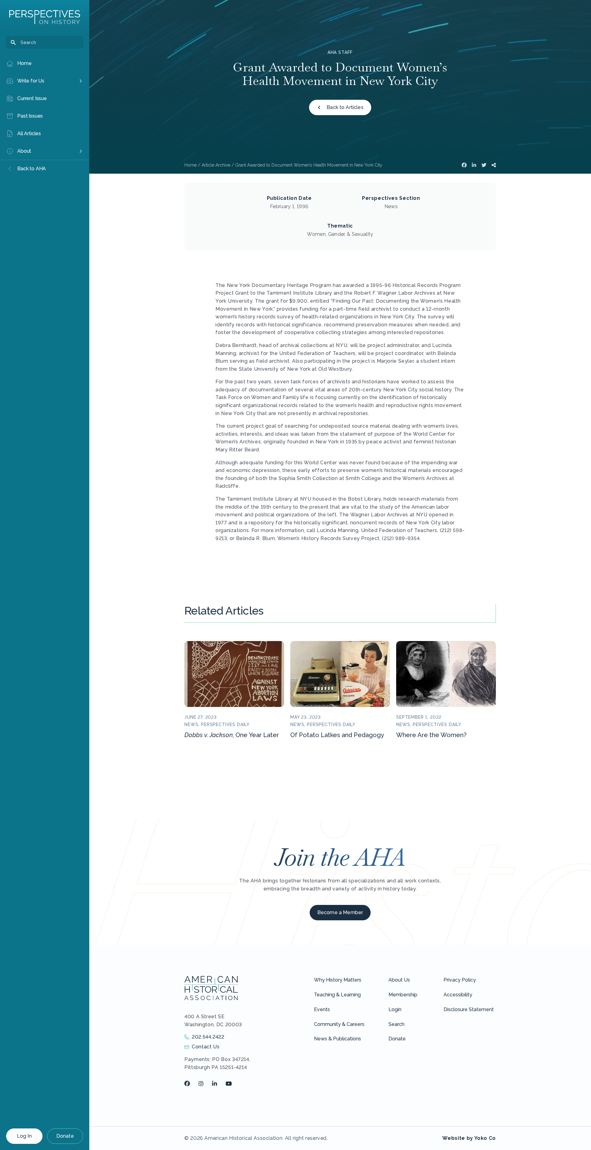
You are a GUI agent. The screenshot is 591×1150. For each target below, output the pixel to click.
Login (394, 1009)
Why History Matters (337, 980)
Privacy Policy (460, 980)
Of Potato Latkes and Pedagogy (337, 735)
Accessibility (458, 995)
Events (322, 1009)
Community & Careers (339, 1024)
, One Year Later (231, 735)
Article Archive (216, 165)
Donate (65, 1136)
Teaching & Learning (337, 995)
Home (190, 165)
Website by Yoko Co (469, 1138)
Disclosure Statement (469, 1009)
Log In (24, 1136)
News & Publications (337, 1039)
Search (396, 1024)
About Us (399, 980)
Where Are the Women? (431, 735)
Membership (402, 995)
